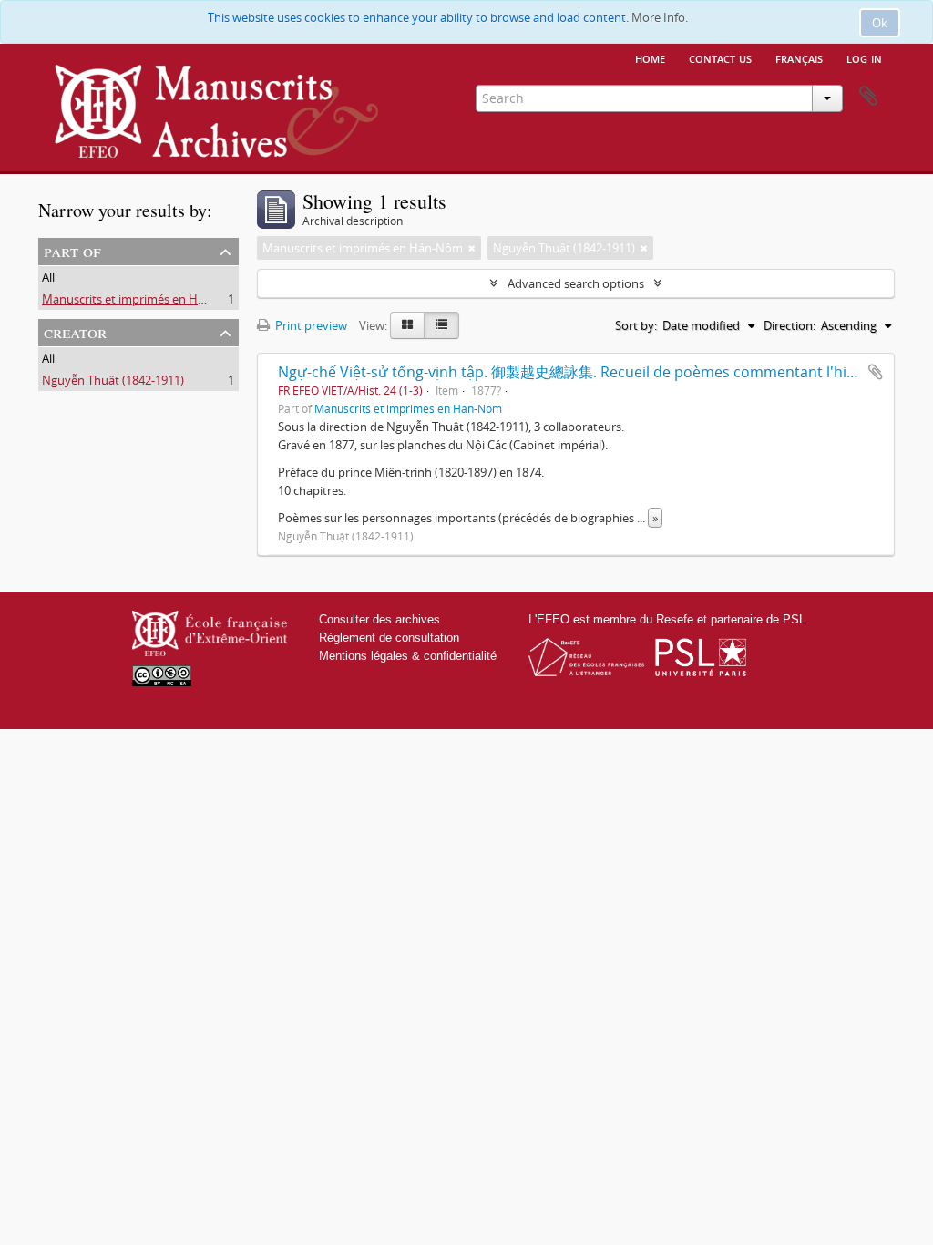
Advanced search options (576, 283)
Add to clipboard (875, 372)
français (799, 57)
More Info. (659, 17)
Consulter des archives (379, 619)
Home (650, 57)
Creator (75, 331)
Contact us (720, 57)
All (48, 277)
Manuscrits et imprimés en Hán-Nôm (142, 299)
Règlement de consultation (389, 637)
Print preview (309, 325)
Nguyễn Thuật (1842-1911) (113, 380)
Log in (864, 57)
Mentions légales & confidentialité (408, 656)
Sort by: (636, 325)
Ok (879, 23)
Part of (72, 250)
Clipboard (868, 96)
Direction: (789, 325)
